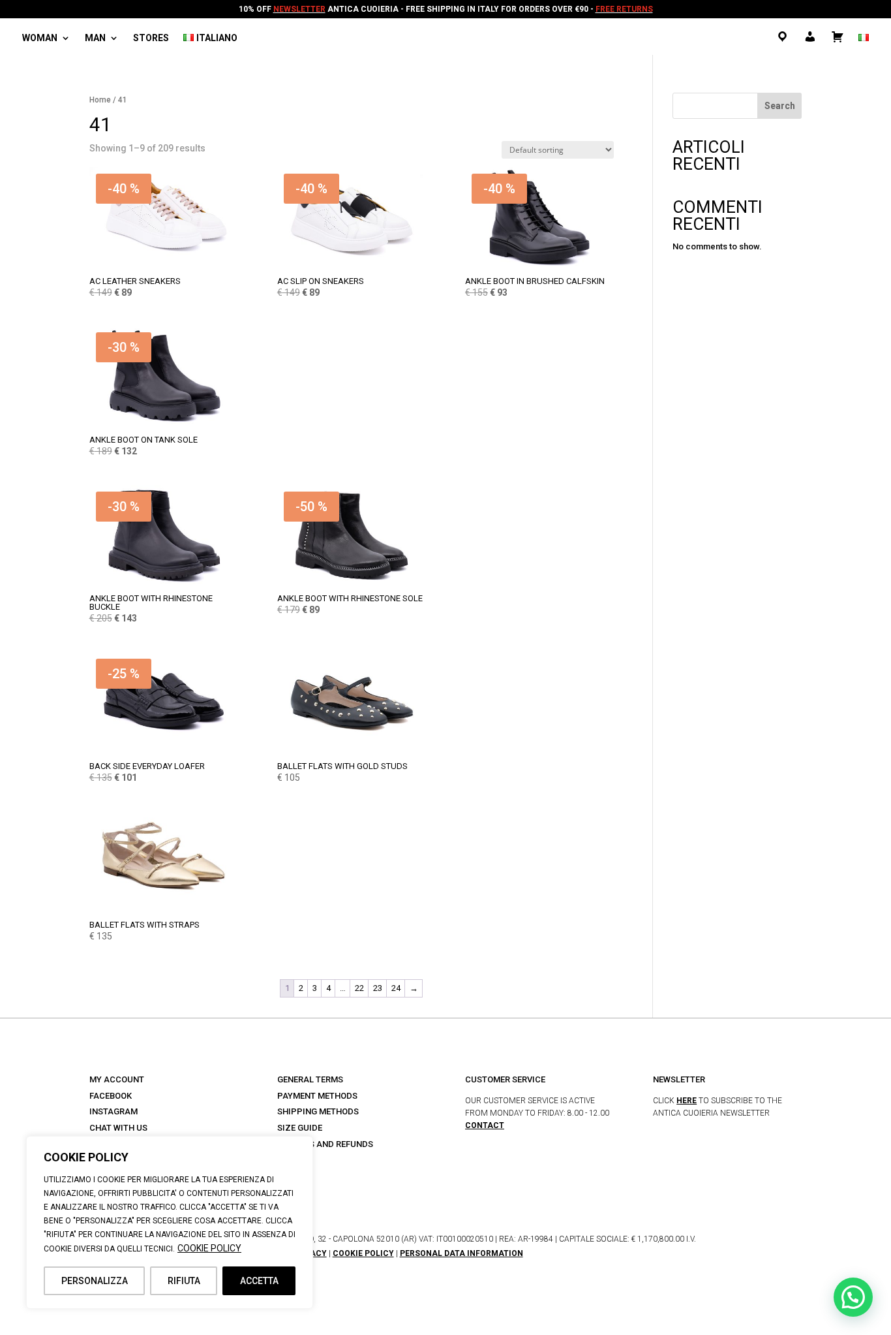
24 (395, 988)
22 (359, 988)
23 (377, 988)
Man (95, 38)
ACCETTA (259, 1281)
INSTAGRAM (113, 1111)
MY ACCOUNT (116, 1079)
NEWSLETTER (299, 9)
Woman (39, 38)
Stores (151, 38)
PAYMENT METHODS (317, 1096)
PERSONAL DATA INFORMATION (461, 1253)
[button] (853, 1297)
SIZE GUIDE (299, 1128)
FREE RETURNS (624, 9)
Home (100, 99)
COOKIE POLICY (209, 1248)
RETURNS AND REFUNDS (325, 1144)
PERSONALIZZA (94, 1281)
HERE (686, 1100)
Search (779, 106)
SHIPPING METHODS (318, 1111)
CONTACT (484, 1125)
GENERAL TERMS (310, 1079)
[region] (169, 1222)
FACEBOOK (110, 1096)
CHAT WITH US (118, 1128)
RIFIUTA (184, 1281)
